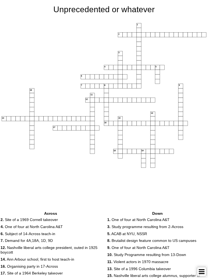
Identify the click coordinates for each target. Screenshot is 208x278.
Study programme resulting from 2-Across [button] (145, 227)
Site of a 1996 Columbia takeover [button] (139, 269)
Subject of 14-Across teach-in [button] (28, 234)
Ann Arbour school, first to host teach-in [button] (37, 259)
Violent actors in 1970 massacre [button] (137, 262)
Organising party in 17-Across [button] (29, 266)
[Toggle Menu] (201, 271)
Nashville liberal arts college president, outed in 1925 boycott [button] (49, 249)
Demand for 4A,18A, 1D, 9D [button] (27, 240)
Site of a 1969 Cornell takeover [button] (29, 219)
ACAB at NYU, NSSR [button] (127, 234)
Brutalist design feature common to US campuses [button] (151, 240)
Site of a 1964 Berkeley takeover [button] (32, 273)
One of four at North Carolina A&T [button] (32, 227)
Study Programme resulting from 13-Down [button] (146, 254)
